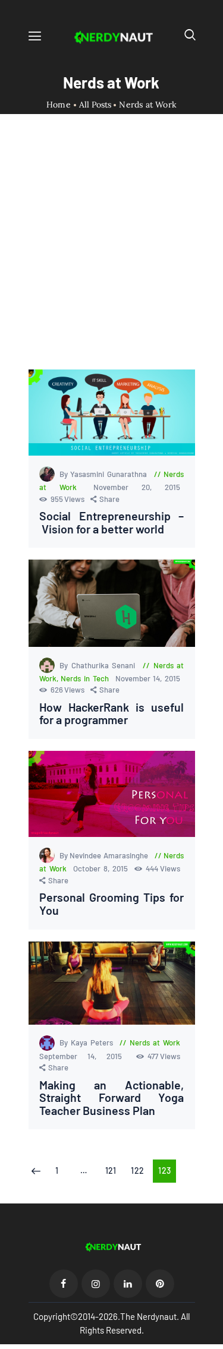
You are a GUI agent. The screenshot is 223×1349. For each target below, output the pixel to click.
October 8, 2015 (102, 868)
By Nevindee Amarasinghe (104, 855)
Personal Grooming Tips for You (111, 904)
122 (140, 1170)
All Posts (95, 104)
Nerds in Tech (84, 678)
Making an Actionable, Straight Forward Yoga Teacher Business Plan (111, 1098)
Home (58, 105)
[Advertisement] (111, 252)
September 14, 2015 (86, 1056)
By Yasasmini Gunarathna (104, 474)
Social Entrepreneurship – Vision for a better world (111, 522)
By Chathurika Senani (99, 665)
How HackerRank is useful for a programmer (111, 713)
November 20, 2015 (136, 487)
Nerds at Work (155, 1042)
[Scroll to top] (214, 1340)
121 (114, 1170)
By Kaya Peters (87, 1042)
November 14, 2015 (147, 678)
